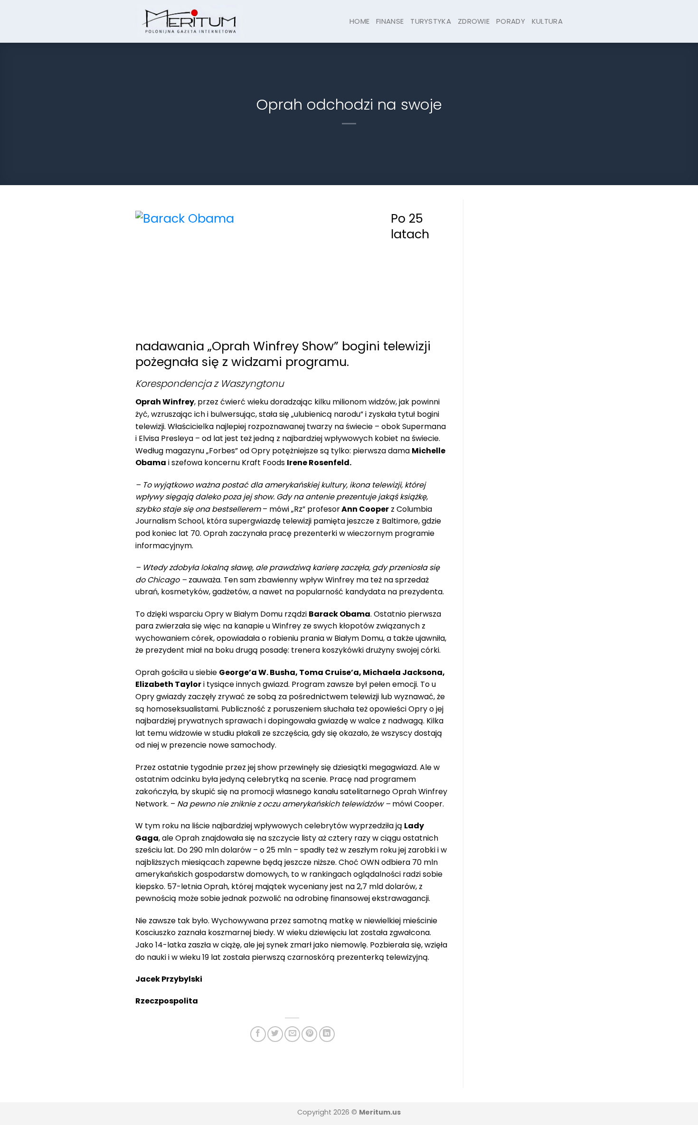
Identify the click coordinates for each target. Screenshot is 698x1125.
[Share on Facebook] (258, 1034)
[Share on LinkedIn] (327, 1034)
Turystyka (430, 21)
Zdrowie (474, 21)
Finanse (390, 21)
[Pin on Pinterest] (309, 1034)
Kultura (547, 21)
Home (359, 21)
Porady (510, 21)
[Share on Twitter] (275, 1034)
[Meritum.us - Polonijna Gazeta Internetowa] (189, 21)
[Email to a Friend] (292, 1034)
